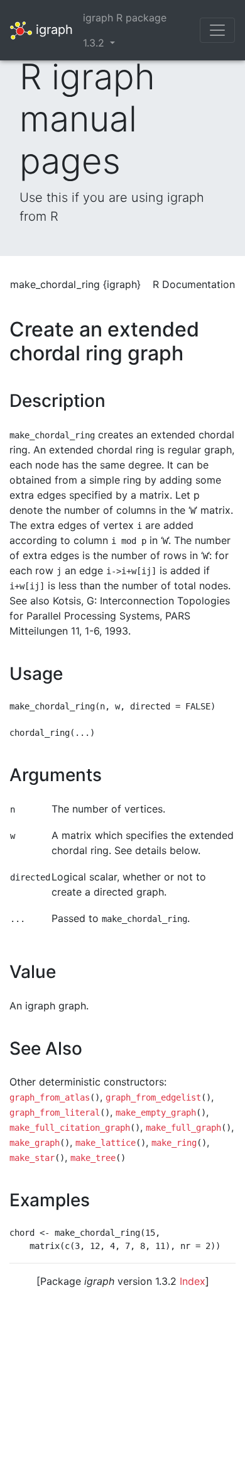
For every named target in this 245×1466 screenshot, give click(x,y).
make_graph (34, 1143)
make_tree (93, 1158)
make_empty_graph (156, 1113)
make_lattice (105, 1143)
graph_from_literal (54, 1113)
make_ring (174, 1143)
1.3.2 (95, 42)
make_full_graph (183, 1128)
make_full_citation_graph (69, 1128)
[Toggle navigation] (217, 30)
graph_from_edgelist (153, 1097)
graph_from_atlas (49, 1097)
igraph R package (124, 17)
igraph (52, 28)
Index (192, 1281)
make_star (32, 1158)
